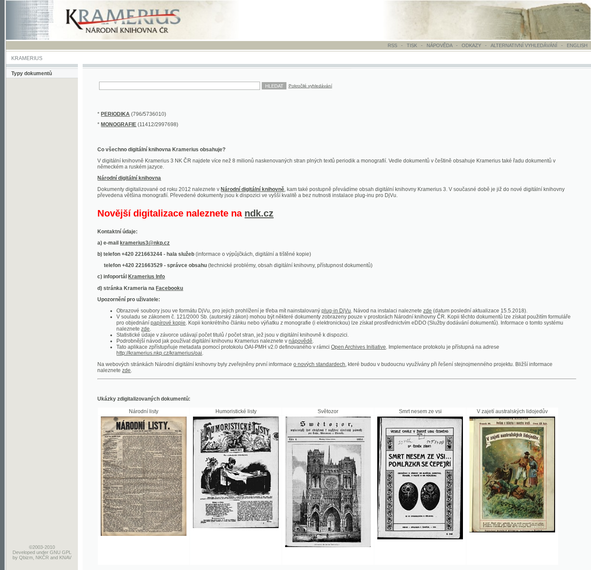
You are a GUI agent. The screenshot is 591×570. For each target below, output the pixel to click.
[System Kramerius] (133, 38)
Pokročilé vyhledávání (310, 85)
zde (427, 311)
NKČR (42, 557)
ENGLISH (577, 45)
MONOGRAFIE (118, 124)
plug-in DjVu (336, 311)
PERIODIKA (115, 114)
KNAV (65, 557)
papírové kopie (168, 323)
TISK (412, 45)
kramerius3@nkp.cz (145, 243)
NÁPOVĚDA (439, 45)
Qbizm (26, 557)
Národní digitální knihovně (252, 189)
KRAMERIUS (26, 58)
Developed (24, 552)
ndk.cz (258, 213)
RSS (392, 45)
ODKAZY (471, 45)
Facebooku (169, 288)
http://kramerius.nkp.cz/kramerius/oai (159, 353)
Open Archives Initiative (358, 347)
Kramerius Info (146, 277)
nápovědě (300, 341)
